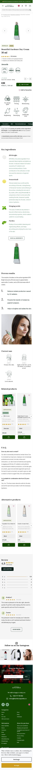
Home (2, 712)
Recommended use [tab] (20, 124)
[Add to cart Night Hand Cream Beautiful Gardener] (24, 437)
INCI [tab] (12, 124)
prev (1, 416)
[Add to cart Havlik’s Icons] (8, 437)
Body (18, 714)
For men (3, 716)
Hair (2, 714)
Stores (3, 728)
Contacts (3, 730)
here (19, 755)
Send (26, 676)
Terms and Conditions (22, 725)
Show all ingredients (16, 238)
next (31, 416)
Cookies (19, 738)
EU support (4, 743)
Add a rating (7, 569)
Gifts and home (5, 719)
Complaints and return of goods (23, 730)
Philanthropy (4, 741)
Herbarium (4, 736)
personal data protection (24, 679)
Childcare (19, 716)
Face (18, 712)
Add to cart (25, 84)
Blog (2, 732)
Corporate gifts (20, 740)
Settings (16, 759)
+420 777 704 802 (18, 696)
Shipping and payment (22, 728)
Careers (3, 734)
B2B (18, 742)
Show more (16, 629)
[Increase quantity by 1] (30, 79)
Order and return (21, 733)
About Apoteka (5, 725)
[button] (4, 30)
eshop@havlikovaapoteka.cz (18, 698)
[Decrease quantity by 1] (25, 79)
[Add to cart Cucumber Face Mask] (8, 545)
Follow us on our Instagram (17, 645)
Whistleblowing (5, 739)
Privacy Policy (20, 735)
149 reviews (13, 56)
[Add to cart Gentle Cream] (24, 545)
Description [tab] (6, 124)
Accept (16, 765)
